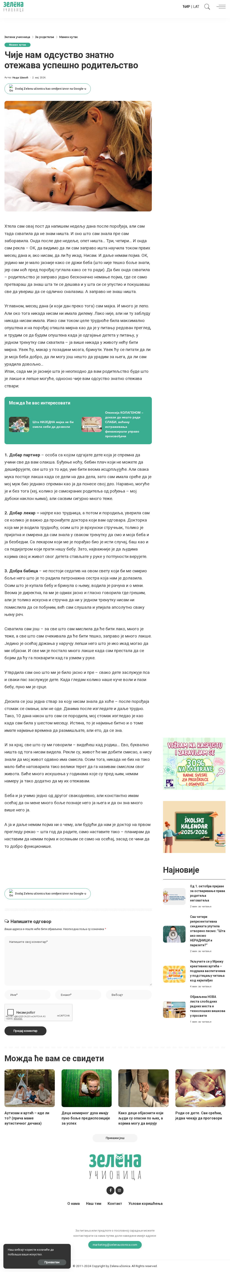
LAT (196, 6)
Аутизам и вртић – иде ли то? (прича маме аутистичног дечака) (26, 1118)
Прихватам (52, 1262)
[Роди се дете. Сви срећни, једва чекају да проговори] (200, 1088)
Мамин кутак (17, 44)
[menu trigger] (220, 6)
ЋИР (186, 6)
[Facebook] (110, 1190)
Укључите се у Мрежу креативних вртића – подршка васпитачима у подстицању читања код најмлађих (207, 971)
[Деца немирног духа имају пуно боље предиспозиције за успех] (87, 1088)
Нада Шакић (20, 77)
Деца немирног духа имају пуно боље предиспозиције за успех (86, 1118)
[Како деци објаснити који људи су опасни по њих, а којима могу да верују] (143, 1088)
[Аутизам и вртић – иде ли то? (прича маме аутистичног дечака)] (29, 1088)
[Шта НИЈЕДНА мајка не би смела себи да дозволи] (42, 424)
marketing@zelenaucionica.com (115, 1244)
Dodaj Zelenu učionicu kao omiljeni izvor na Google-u (50, 88)
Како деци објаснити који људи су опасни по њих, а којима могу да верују (140, 1118)
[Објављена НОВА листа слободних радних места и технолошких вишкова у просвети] (174, 1009)
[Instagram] (119, 1190)
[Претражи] (206, 6)
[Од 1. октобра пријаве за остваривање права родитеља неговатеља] (174, 896)
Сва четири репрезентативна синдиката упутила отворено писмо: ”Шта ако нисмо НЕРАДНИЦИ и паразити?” (207, 931)
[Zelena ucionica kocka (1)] (194, 763)
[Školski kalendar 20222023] (194, 827)
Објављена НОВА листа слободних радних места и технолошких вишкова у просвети (207, 1006)
